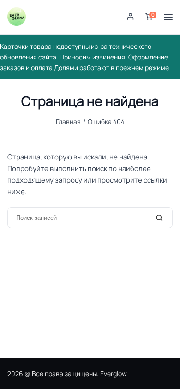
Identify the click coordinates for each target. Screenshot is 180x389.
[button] (130, 17)
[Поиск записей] (159, 217)
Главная (68, 121)
